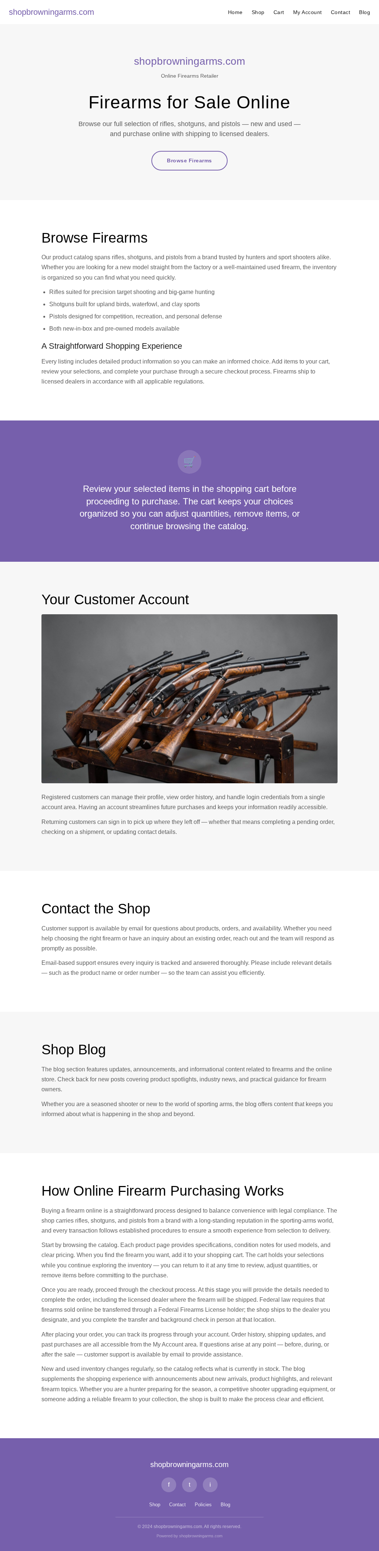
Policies (203, 1504)
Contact (341, 12)
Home (235, 12)
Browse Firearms (189, 160)
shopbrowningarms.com (51, 12)
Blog (364, 12)
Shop (258, 12)
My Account (307, 12)
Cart (279, 12)
